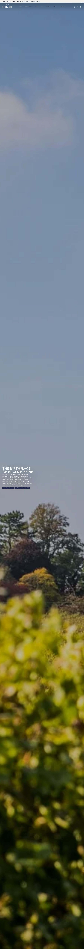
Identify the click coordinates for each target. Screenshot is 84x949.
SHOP (20, 6)
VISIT (42, 6)
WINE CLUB (62, 6)
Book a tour (8, 487)
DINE (37, 6)
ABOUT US (55, 6)
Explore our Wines (22, 487)
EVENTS (48, 6)
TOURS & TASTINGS (28, 6)
